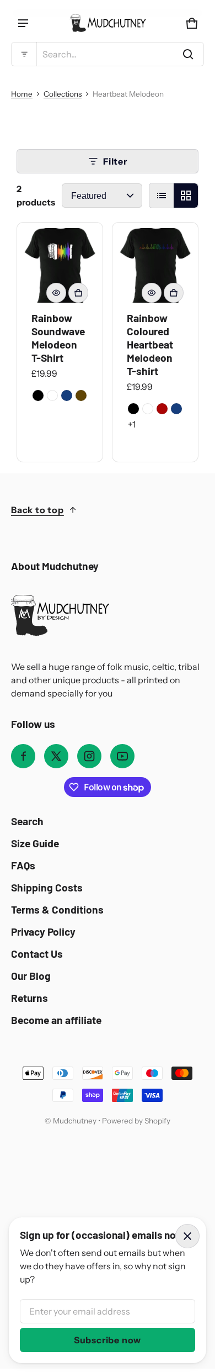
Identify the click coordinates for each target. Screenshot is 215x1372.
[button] (107, 54)
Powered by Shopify (136, 1120)
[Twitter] (56, 756)
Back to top (37, 509)
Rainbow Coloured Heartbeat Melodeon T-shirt (150, 344)
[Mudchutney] (107, 23)
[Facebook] (23, 756)
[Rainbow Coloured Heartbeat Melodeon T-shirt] (155, 265)
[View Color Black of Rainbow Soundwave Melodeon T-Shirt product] (38, 395)
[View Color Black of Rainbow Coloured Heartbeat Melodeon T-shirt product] (133, 408)
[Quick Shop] (56, 293)
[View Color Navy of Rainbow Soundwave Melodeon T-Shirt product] (66, 395)
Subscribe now (107, 1339)
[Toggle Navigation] (23, 23)
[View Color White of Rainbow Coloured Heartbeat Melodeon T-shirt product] (147, 408)
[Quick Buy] (78, 293)
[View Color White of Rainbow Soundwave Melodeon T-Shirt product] (52, 395)
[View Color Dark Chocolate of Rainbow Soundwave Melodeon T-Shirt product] (81, 395)
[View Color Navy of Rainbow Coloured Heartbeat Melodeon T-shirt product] (176, 408)
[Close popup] (187, 1236)
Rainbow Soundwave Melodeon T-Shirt (58, 338)
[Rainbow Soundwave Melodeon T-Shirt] (60, 265)
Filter (115, 161)
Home (22, 93)
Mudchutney (74, 1120)
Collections (63, 93)
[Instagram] (89, 756)
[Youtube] (122, 756)
